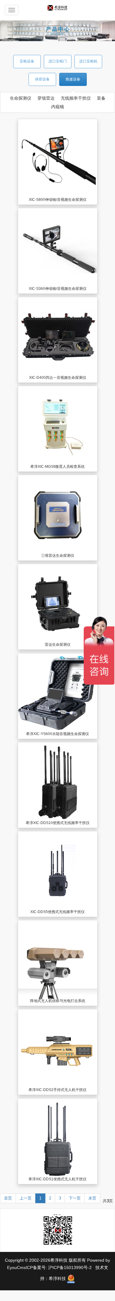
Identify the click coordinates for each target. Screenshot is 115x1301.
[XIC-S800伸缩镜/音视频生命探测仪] (57, 158)
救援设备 (73, 79)
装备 (101, 98)
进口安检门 (57, 61)
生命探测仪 (20, 98)
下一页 (75, 1198)
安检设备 (27, 61)
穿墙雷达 (46, 98)
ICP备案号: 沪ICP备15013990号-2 (59, 1267)
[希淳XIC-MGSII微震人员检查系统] (57, 425)
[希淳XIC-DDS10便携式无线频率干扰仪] (57, 781)
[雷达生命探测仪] (57, 603)
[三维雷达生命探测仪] (57, 514)
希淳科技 (57, 1278)
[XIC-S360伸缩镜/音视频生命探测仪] (57, 247)
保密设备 (42, 79)
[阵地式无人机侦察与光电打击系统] (57, 959)
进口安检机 (88, 61)
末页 (92, 1198)
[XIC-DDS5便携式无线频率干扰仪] (57, 870)
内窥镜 (57, 106)
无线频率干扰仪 (76, 98)
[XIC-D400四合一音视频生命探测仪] (57, 336)
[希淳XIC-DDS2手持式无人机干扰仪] (57, 1048)
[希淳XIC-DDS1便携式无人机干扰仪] (57, 1138)
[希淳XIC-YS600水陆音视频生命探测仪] (57, 692)
